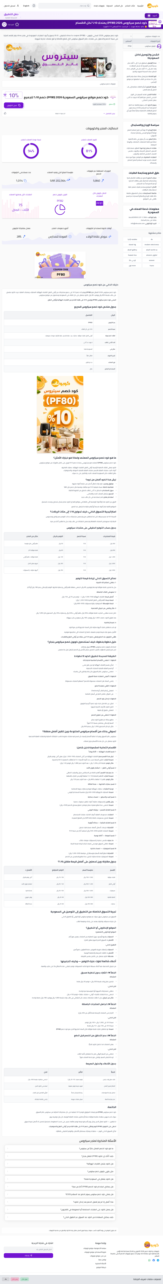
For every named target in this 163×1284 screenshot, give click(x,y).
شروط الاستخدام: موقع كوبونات (95, 1252)
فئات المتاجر (130, 5)
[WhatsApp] (149, 1260)
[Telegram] (158, 1260)
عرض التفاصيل (110, 113)
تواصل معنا (102, 1259)
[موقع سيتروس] (60, 60)
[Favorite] (4, 24)
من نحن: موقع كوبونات (98, 1255)
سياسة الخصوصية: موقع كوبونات (94, 1248)
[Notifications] (34, 5)
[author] (160, 21)
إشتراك (27, 1255)
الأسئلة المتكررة (100, 1263)
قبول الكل (24, 1279)
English (26, 5)
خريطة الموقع (101, 1267)
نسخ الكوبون (12, 105)
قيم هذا (11, 24)
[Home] (134, 1244)
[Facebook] (153, 1260)
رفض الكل (15, 1279)
